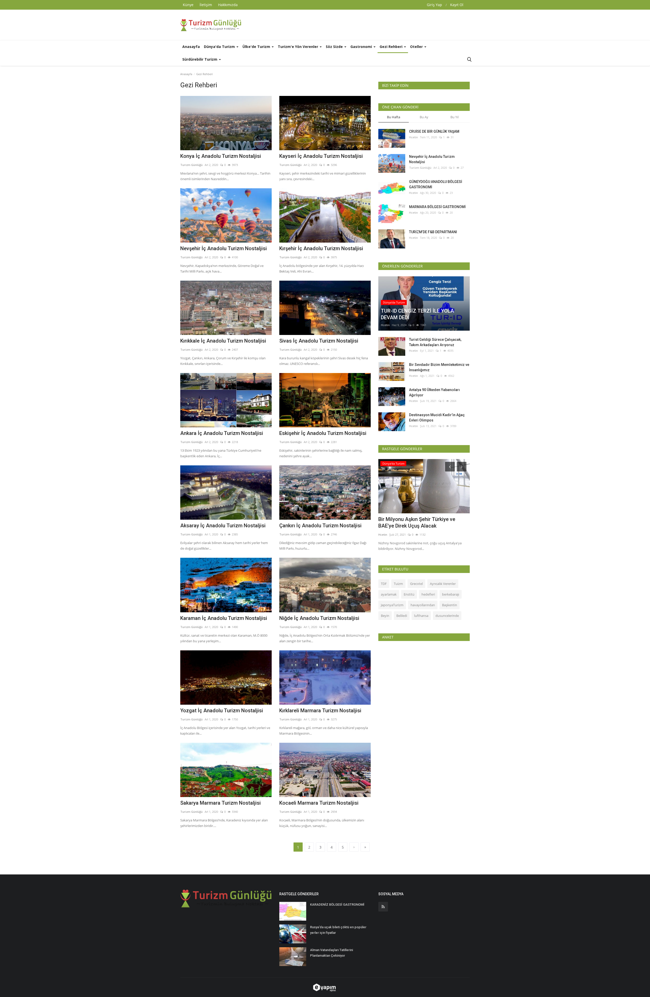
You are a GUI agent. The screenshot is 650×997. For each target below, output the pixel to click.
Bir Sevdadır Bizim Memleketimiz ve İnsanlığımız (439, 367)
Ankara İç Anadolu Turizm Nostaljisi (221, 433)
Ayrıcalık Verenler (443, 583)
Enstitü (409, 594)
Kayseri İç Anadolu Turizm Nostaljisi (321, 156)
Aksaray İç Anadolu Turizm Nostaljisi (223, 525)
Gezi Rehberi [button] (391, 46)
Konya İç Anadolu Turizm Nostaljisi (220, 156)
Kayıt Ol (456, 4)
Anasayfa (191, 46)
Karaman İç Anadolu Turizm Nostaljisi (223, 618)
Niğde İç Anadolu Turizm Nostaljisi (319, 618)
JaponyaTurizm (392, 605)
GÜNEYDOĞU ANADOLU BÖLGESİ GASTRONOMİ (435, 184)
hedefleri (428, 594)
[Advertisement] (377, 24)
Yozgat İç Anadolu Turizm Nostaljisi (221, 710)
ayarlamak (389, 594)
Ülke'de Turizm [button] (256, 46)
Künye (188, 4)
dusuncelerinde (447, 615)
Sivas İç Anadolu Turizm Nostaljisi (318, 341)
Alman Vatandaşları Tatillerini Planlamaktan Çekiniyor (331, 952)
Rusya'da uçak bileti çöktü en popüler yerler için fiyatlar (338, 930)
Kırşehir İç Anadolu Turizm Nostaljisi (321, 248)
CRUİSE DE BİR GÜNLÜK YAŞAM (434, 131)
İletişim (206, 4)
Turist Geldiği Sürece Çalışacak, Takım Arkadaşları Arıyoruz (435, 342)
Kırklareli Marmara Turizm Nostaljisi (320, 710)
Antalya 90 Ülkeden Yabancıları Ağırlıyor (434, 392)
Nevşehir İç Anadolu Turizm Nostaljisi (223, 248)
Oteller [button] (417, 46)
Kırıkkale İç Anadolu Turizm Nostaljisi (223, 341)
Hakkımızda (228, 4)
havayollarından (423, 605)
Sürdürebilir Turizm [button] (200, 59)
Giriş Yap (434, 4)
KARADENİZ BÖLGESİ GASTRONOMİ (337, 904)
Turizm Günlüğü (191, 165)
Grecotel (416, 583)
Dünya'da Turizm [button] (220, 46)
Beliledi (401, 615)
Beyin (385, 615)
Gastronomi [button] (361, 46)
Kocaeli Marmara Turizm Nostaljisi (319, 803)
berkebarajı (450, 594)
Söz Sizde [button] (335, 46)
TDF (384, 583)
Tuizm (398, 583)
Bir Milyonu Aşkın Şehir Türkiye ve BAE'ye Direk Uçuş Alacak (416, 522)
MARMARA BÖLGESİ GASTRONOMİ (437, 207)
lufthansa (421, 615)
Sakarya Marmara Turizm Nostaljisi (220, 803)
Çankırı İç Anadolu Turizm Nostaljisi (320, 525)
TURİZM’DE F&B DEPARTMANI (433, 232)
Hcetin (413, 137)
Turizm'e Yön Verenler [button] (298, 46)
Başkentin (449, 605)
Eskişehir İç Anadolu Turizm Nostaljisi (322, 433)
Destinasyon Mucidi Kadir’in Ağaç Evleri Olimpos (437, 417)
